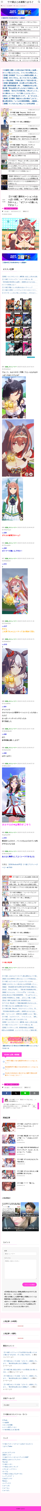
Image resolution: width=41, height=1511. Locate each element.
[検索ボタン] (39, 2)
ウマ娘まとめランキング (10, 1466)
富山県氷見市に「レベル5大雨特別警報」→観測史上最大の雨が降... (21, 101)
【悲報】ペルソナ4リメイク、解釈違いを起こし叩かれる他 (19, 276)
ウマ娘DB (5, 1422)
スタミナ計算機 (7, 1425)
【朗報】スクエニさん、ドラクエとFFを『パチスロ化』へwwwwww (19, 992)
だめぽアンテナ (7, 1478)
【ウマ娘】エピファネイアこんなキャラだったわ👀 (17, 981)
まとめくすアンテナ (8, 1452)
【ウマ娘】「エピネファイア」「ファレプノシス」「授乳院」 (19, 1017)
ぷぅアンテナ (6, 1483)
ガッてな (5, 1471)
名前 (5, 1251)
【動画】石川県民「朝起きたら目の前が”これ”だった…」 (20, 98)
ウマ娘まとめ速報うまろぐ (21, 2)
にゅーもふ (6, 1488)
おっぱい (7, 211)
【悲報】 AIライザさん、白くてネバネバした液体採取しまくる (20, 78)
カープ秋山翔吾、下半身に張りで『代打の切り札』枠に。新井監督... (20, 80)
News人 (5, 1481)
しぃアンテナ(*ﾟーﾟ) (8, 1476)
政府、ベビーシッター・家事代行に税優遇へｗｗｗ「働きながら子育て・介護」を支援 (20, 1014)
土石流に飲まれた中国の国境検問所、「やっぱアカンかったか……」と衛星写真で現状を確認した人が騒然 (20, 995)
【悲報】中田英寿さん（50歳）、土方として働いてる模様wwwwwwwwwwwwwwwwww (19, 998)
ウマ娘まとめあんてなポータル (12, 1474)
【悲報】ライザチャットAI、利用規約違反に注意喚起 (18, 1027)
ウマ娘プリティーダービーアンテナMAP (15, 1457)
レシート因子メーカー (9, 1427)
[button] (6, 1093)
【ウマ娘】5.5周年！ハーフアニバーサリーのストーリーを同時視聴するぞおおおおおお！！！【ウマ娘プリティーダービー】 (20, 290)
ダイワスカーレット (16, 211)
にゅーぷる (6, 1485)
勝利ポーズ (25, 211)
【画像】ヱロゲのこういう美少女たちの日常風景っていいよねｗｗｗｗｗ (20, 984)
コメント (7, 1258)
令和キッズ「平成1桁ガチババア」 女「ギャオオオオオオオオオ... (21, 96)
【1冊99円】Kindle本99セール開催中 (13, 18)
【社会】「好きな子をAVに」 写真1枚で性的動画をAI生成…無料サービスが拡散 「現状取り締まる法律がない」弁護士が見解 (20, 989)
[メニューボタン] (2, 2)
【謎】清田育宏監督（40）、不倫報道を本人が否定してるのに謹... (20, 85)
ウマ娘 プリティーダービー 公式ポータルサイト (17, 1444)
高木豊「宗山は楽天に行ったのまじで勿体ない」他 (20, 88)
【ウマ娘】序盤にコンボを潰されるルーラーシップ (17, 287)
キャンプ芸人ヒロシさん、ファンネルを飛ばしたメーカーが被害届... (20, 72)
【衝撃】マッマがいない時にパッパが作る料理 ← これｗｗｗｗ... (21, 103)
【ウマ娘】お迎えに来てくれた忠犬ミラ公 (14, 1019)
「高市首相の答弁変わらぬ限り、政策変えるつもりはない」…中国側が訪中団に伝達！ (18, 282)
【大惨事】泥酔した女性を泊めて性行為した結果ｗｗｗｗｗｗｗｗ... (20, 70)
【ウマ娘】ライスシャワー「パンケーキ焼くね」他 (17, 279)
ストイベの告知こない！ (9, 284)
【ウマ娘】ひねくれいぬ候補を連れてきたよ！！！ (17, 1006)
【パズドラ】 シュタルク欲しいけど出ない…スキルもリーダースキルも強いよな (19, 293)
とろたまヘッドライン (9, 1469)
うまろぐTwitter (7, 1446)
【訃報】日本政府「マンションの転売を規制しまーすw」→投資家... (20, 75)
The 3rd (5, 1462)
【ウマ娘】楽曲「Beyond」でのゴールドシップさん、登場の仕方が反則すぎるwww (19, 1008)
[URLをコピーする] (34, 1093)
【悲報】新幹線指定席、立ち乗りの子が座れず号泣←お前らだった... (20, 83)
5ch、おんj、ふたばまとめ (11, 208)
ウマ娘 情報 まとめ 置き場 (10, 1429)
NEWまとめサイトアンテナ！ (12, 1459)
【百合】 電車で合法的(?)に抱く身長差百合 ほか (16, 1000)
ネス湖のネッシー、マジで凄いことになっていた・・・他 (19, 93)
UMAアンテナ (6, 1455)
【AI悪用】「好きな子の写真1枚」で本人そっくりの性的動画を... (21, 90)
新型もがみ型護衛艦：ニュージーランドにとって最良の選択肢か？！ (20, 1030)
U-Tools (4, 1420)
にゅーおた (6, 1490)
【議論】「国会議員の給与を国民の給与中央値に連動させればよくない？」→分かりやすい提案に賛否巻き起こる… (20, 987)
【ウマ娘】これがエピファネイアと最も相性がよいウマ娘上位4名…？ (20, 976)
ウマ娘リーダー (7, 1464)
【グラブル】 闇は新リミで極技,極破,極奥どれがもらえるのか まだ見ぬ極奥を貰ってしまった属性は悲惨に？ (20, 1003)
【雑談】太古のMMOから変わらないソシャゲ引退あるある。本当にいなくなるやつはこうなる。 (19, 979)
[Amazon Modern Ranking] (31, 357)
